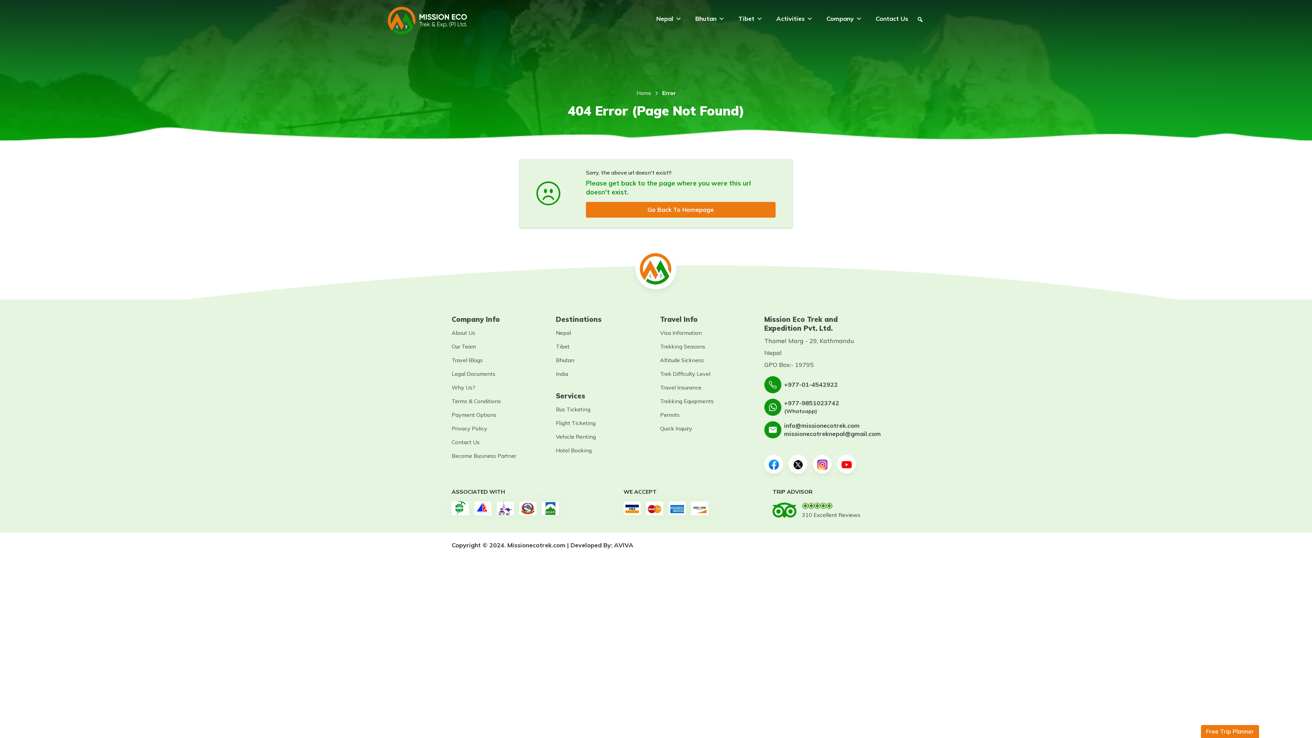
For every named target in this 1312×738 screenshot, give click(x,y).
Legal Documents (473, 373)
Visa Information (681, 332)
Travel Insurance (680, 387)
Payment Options (474, 414)
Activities (790, 19)
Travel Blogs (467, 360)
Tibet (746, 19)
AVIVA (623, 545)
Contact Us (892, 19)
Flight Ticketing (576, 423)
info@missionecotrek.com (822, 425)
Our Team (464, 346)
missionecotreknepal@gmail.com (832, 434)
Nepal (664, 19)
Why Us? (463, 387)
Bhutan (705, 19)
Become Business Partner (484, 455)
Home (644, 93)
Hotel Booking (574, 450)
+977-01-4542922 (811, 384)
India (562, 373)
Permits (670, 414)
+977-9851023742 (811, 403)
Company (840, 19)
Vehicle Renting (576, 436)
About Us (463, 332)
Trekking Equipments (687, 401)
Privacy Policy (469, 428)
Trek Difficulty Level (685, 373)
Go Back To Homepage (680, 209)
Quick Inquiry (676, 428)
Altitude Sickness (682, 360)
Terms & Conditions (476, 401)
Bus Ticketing (573, 409)
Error (669, 93)
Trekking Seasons (682, 346)
